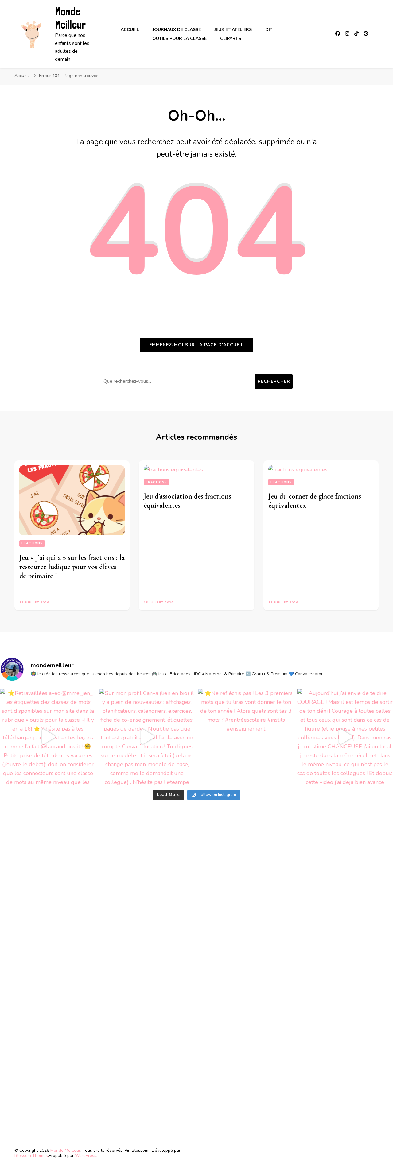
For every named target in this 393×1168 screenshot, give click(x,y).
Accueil (130, 30)
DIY (268, 30)
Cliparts (230, 38)
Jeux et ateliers (233, 30)
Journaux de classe (177, 30)
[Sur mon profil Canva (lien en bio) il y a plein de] (147, 737)
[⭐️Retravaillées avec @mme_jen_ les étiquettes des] (48, 737)
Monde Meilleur (70, 18)
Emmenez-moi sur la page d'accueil (196, 345)
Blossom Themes (31, 1155)
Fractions (32, 543)
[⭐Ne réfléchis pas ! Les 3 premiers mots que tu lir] (246, 737)
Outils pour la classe (179, 38)
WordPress (85, 1155)
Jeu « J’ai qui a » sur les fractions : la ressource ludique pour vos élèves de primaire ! (72, 566)
